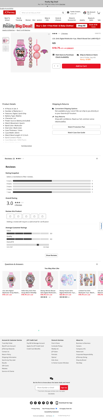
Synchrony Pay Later (9, 360)
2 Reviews (64, 33)
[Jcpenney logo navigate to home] (9, 12)
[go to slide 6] (56, 6)
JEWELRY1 (70, 48)
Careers (78, 346)
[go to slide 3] (51, 6)
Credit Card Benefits (33, 349)
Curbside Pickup (57, 346)
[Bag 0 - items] (99, 13)
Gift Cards (5, 366)
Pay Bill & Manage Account (36, 343)
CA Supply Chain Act (65, 408)
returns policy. (60, 121)
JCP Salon (55, 352)
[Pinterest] (44, 403)
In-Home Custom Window (60, 363)
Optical (54, 357)
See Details (51, 393)
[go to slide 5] (54, 6)
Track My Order (7, 343)
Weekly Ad (55, 349)
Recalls (4, 363)
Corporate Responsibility (84, 354)
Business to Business (83, 343)
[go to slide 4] (52, 6)
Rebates (4, 368)
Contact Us (5, 352)
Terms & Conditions (38, 416)
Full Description (26, 146)
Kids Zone (55, 360)
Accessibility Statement (51, 412)
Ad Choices (49, 416)
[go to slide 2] (49, 6)
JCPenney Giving (81, 357)
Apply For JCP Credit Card (35, 346)
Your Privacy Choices (48, 408)
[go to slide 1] (47, 6)
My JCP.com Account (9, 346)
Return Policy (6, 354)
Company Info (81, 349)
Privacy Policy (35, 408)
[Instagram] (36, 403)
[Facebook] (40, 403)
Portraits (54, 354)
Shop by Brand (81, 360)
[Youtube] (48, 403)
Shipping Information (9, 357)
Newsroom (79, 352)
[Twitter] (32, 403)
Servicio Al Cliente (8, 371)
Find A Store (56, 343)
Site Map (79, 363)
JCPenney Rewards (8, 349)
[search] (64, 13)
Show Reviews (51, 255)
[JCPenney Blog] (52, 403)
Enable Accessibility (6, 8)
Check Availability (62, 57)
